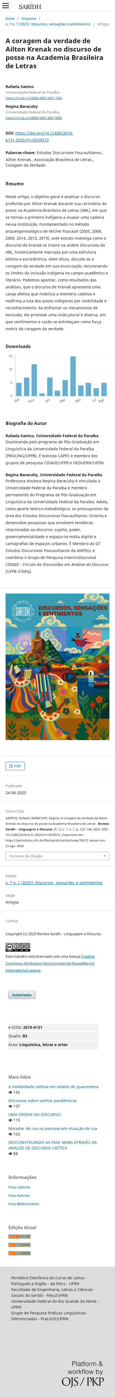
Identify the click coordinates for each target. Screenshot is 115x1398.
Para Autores (19, 1195)
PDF (17, 766)
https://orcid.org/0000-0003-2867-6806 (34, 118)
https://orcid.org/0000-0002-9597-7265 (34, 98)
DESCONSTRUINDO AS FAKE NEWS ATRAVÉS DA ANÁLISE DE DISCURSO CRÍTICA (52, 1145)
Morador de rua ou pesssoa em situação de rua (52, 1128)
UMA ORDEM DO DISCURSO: (34, 1114)
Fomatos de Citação (25, 856)
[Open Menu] (5, 5)
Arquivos (28, 18)
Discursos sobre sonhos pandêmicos (42, 1100)
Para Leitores (19, 1187)
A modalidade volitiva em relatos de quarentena (53, 1086)
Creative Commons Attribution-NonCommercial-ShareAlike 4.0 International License (50, 963)
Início (10, 18)
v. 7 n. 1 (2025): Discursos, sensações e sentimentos (48, 23)
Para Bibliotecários (23, 1203)
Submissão (22, 994)
